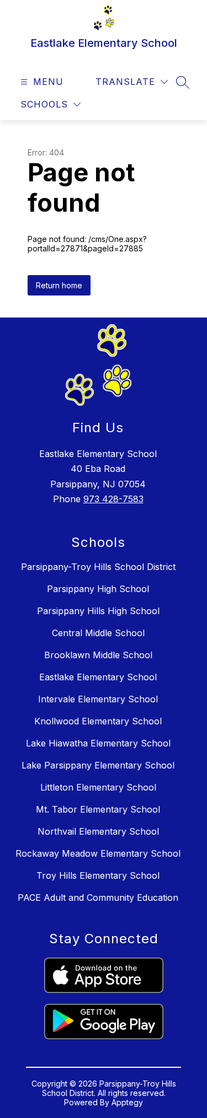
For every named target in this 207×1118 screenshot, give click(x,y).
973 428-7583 (113, 498)
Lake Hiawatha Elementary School (98, 743)
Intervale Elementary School (98, 699)
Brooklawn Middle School (98, 654)
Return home (59, 285)
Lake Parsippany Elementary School (98, 765)
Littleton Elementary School (98, 787)
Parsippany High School (98, 588)
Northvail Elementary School (98, 831)
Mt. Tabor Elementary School (98, 809)
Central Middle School (98, 632)
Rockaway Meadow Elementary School (98, 853)
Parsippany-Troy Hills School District (98, 566)
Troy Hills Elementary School (98, 875)
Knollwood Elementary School (98, 721)
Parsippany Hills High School (98, 610)
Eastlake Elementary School (98, 676)
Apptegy (127, 1102)
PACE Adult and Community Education (98, 897)
